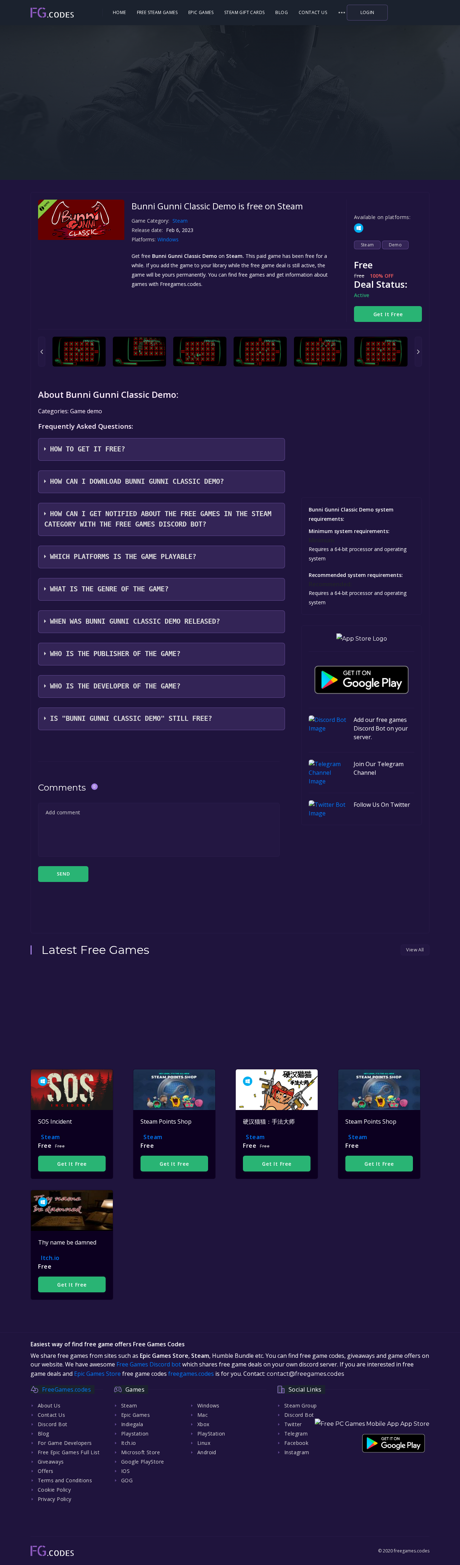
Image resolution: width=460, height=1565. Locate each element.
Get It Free (388, 314)
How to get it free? (87, 449)
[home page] (66, 13)
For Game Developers (65, 1442)
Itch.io (50, 1258)
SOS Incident (55, 1121)
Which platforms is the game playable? (123, 556)
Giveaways (51, 1461)
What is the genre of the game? (109, 589)
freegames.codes (191, 1374)
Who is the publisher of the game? (115, 654)
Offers (45, 1471)
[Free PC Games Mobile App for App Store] (361, 638)
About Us (49, 1405)
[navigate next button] (418, 352)
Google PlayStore (142, 1461)
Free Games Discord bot (148, 1364)
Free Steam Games (157, 12)
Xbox (203, 1424)
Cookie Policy (54, 1489)
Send (63, 873)
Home (119, 12)
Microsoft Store (140, 1452)
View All (415, 949)
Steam (180, 220)
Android (206, 1452)
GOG (127, 1480)
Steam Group (300, 1405)
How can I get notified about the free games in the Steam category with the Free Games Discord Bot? (157, 519)
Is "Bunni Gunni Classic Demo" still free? (131, 718)
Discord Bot (52, 1424)
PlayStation (211, 1433)
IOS (125, 1471)
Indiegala (132, 1424)
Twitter (293, 1424)
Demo (395, 245)
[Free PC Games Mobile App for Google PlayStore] (361, 680)
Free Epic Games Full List (69, 1452)
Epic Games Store (97, 1374)
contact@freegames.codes (305, 1373)
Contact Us (313, 12)
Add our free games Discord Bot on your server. (381, 728)
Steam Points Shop (166, 1121)
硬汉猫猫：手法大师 (269, 1121)
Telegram (296, 1433)
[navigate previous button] (41, 352)
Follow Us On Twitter (382, 805)
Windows (168, 239)
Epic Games (200, 12)
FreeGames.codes (66, 1389)
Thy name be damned (67, 1242)
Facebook (296, 1442)
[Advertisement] (230, 133)
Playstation (134, 1433)
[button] (342, 13)
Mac (202, 1414)
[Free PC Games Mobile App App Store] (372, 1423)
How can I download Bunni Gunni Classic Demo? (137, 481)
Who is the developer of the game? (115, 686)
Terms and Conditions (65, 1480)
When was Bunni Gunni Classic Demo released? (135, 621)
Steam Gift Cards (244, 12)
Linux (203, 1442)
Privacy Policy (55, 1499)
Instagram (296, 1452)
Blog (281, 12)
